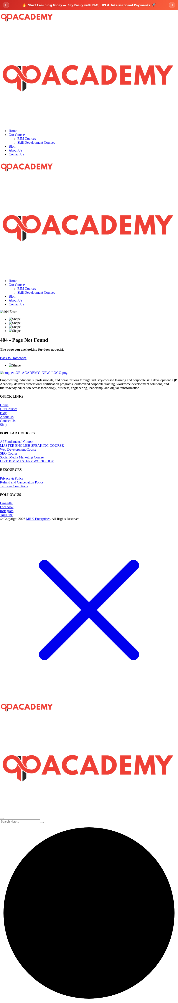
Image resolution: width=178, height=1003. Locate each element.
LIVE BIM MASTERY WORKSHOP (27, 461)
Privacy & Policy (11, 478)
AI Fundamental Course (16, 441)
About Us (15, 150)
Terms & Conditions (14, 486)
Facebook (6, 507)
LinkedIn (6, 503)
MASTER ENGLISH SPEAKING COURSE (32, 445)
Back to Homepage (13, 358)
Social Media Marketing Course (22, 457)
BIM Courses (26, 138)
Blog (12, 146)
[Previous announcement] (6, 5)
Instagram (6, 511)
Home (13, 131)
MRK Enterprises (38, 519)
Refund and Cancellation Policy (22, 482)
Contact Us (16, 154)
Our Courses (17, 135)
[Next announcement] (172, 5)
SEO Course (8, 453)
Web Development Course (18, 449)
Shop (3, 425)
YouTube (6, 515)
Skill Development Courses (36, 142)
